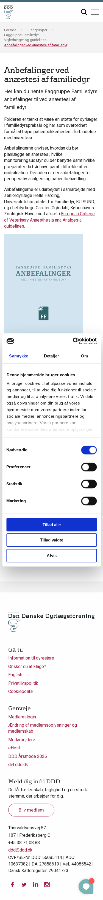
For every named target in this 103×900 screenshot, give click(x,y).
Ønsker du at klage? (27, 666)
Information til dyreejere (31, 658)
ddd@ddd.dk (20, 850)
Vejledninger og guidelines (25, 40)
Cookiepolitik (21, 691)
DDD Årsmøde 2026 (27, 756)
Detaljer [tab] (51, 356)
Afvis (52, 555)
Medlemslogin (22, 717)
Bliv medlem (31, 810)
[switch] (89, 467)
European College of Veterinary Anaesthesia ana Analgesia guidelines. (49, 220)
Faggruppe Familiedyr (21, 35)
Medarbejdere (21, 739)
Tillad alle (52, 524)
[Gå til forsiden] (8, 11)
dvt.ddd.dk (18, 764)
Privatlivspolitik (23, 683)
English (15, 674)
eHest (14, 747)
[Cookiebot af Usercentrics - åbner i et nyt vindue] (73, 341)
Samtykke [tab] (18, 356)
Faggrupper (38, 30)
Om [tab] (84, 356)
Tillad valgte (51, 540)
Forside (10, 30)
